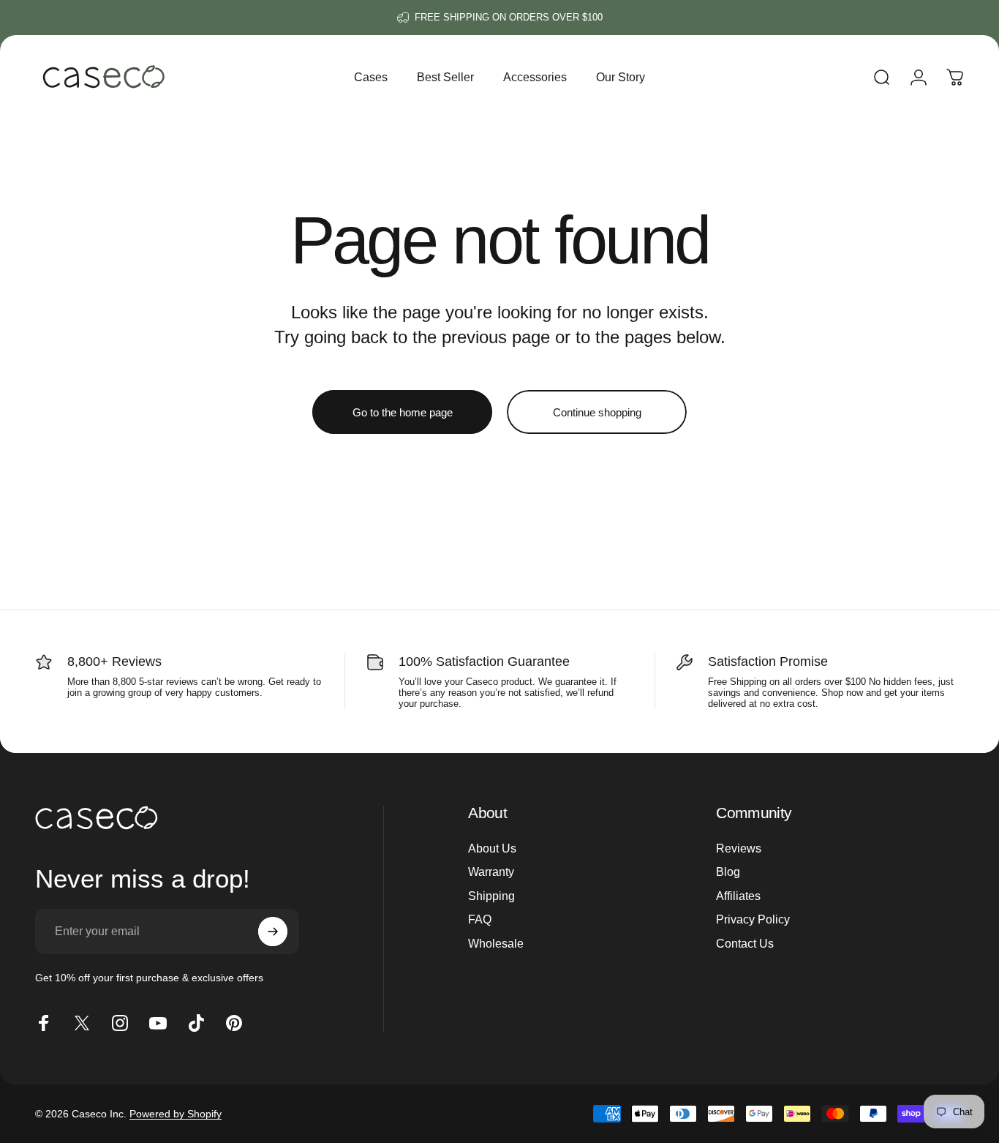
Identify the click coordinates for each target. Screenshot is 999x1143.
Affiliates (738, 895)
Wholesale (496, 943)
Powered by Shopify (175, 1114)
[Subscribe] (272, 931)
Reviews (738, 848)
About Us (492, 848)
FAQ (479, 919)
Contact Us (745, 943)
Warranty (491, 872)
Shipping (491, 895)
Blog (728, 872)
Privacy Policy (753, 919)
